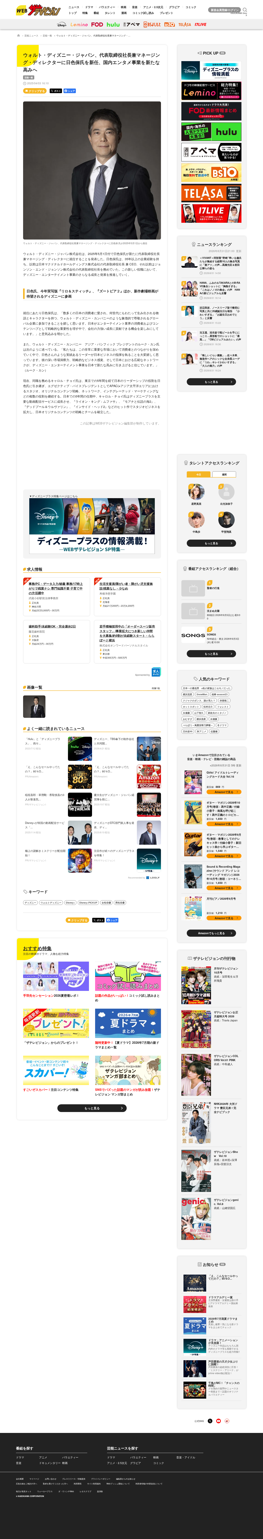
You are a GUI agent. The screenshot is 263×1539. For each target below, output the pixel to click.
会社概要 (20, 1479)
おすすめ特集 (37, 948)
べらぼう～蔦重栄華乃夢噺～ (198, 725)
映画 (123, 7)
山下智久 (199, 713)
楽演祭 (100, 1491)
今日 (198, 474)
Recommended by (137, 878)
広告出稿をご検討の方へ (26, 1484)
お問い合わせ (50, 1479)
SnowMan (202, 694)
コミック (191, 7)
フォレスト (223, 706)
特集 (85, 12)
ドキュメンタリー (50, 1462)
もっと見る (92, 1108)
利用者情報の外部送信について (149, 1484)
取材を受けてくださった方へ (55, 1484)
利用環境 (77, 1484)
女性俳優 (106, 902)
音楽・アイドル (185, 1457)
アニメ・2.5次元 (153, 7)
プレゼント (166, 12)
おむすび (187, 719)
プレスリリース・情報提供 (73, 1479)
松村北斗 (208, 706)
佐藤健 (214, 731)
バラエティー (107, 7)
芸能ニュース (31, 35)
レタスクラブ (85, 1491)
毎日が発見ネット (23, 1491)
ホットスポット (191, 706)
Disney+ (70, 902)
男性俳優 (120, 902)
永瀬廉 (186, 713)
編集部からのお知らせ (125, 1479)
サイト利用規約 (94, 1484)
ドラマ (89, 7)
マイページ (34, 1479)
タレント (110, 12)
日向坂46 (188, 731)
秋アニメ (201, 731)
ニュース (74, 7)
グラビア (174, 7)
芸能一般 (47, 35)
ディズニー (30, 902)
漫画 (124, 12)
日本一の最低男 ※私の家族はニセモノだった (206, 688)
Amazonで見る (224, 792)
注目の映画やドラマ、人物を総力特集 (46, 954)
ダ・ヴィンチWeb (66, 1491)
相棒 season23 (220, 694)
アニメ (43, 1457)
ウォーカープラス (45, 1491)
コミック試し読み (143, 12)
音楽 (134, 7)
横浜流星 (187, 694)
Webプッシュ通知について (118, 1484)
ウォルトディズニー (51, 902)
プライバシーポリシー (100, 1479)
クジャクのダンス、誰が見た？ (199, 700)
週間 (224, 474)
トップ (73, 12)
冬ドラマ (222, 725)
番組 (96, 12)
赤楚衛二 (224, 700)
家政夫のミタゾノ (217, 713)
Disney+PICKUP (88, 902)
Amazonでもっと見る (211, 933)
